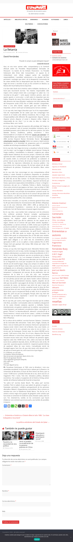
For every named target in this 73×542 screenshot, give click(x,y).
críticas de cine (55, 224)
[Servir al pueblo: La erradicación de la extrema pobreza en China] (26, 432)
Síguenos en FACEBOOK (59, 167)
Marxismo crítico (57, 172)
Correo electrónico (9, 501)
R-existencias (56, 183)
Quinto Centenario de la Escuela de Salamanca (59, 295)
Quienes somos (56, 56)
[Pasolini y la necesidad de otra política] (10, 432)
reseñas (57, 301)
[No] (71, 537)
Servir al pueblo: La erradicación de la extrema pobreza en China (26, 444)
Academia (45, 19)
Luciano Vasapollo (60, 280)
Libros (65, 19)
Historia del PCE (58, 259)
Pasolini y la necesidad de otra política (10, 444)
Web (3, 511)
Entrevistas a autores (59, 233)
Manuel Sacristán (59, 282)
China (54, 220)
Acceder (54, 326)
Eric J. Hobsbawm (56, 238)
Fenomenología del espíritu (59, 240)
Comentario (6, 465)
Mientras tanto (56, 169)
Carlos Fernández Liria (57, 211)
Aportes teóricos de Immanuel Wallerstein (59, 208)
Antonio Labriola (56, 205)
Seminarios (34, 19)
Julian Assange (65, 275)
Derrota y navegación (58, 180)
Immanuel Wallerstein (58, 261)
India (54, 266)
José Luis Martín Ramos (58, 271)
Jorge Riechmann (56, 268)
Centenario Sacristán (57, 215)
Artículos (7, 19)
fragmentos (57, 242)
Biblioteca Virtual (21, 19)
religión (60, 298)
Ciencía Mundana (57, 190)
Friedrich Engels (57, 252)
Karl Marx (64, 278)
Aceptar (37, 539)
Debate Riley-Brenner (57, 226)
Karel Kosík (55, 278)
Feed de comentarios (58, 332)
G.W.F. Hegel (57, 254)
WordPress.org (56, 334)
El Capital (66, 228)
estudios (64, 238)
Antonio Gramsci (59, 203)
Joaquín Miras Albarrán (62, 266)
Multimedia (29, 24)
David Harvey (63, 224)
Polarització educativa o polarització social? (40, 436)
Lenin (53, 280)
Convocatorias (42, 24)
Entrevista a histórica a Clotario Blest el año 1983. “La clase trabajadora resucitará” (26, 416)
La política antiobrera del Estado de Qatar (32, 422)
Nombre (5, 491)
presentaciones (58, 290)
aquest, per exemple (39, 135)
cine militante (61, 220)
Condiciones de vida (9, 46)
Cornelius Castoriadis (57, 222)
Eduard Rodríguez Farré (57, 228)
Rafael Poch (55, 298)
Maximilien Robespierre (58, 285)
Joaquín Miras (56, 197)
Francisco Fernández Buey (60, 247)
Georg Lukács (56, 257)
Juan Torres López (56, 275)
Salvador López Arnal (58, 175)
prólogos (55, 292)
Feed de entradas (57, 329)
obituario (55, 287)
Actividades (55, 19)
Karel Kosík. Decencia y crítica (61, 178)
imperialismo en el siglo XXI (59, 263)
